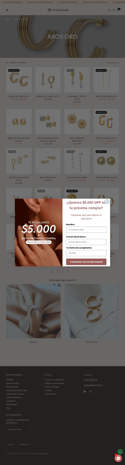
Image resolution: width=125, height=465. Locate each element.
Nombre (70, 224)
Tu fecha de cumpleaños (79, 247)
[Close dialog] (107, 202)
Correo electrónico (76, 236)
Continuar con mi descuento (86, 261)
